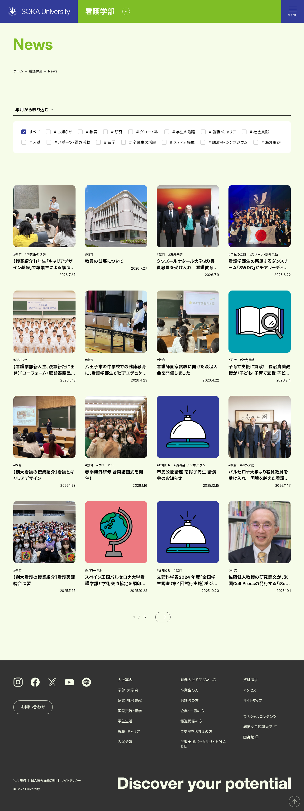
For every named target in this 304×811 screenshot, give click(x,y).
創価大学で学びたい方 (198, 679)
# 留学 (109, 142)
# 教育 (91, 131)
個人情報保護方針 (43, 780)
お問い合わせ (33, 707)
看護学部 (36, 71)
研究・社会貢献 (130, 700)
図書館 (248, 737)
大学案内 (125, 679)
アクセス (249, 690)
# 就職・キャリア (222, 131)
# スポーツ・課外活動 (72, 142)
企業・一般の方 (192, 711)
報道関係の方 (191, 721)
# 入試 (35, 142)
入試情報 (125, 741)
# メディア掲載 (182, 142)
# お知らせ (63, 131)
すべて (34, 131)
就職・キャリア (129, 731)
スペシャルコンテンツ (259, 716)
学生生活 (125, 721)
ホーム (18, 71)
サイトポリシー (71, 780)
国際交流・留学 (130, 711)
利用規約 (19, 780)
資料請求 (250, 679)
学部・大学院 (128, 690)
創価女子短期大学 (258, 727)
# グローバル (147, 131)
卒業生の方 (189, 690)
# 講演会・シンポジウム (228, 142)
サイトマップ (252, 700)
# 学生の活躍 (183, 131)
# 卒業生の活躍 (142, 142)
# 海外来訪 (271, 142)
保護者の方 (189, 700)
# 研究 (117, 131)
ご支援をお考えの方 (196, 731)
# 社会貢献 (259, 131)
